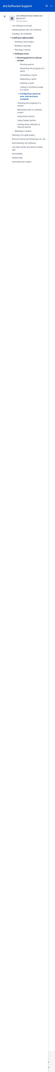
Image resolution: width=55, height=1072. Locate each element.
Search (47, 6)
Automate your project (21, 161)
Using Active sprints (26, 116)
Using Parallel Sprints (26, 120)
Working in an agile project (23, 135)
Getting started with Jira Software (26, 30)
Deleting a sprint (27, 83)
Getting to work (22, 54)
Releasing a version (23, 131)
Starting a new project (24, 42)
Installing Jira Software (22, 34)
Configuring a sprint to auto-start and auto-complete (30, 96)
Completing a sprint (28, 75)
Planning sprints (27, 64)
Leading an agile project (23, 38)
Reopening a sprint (28, 79)
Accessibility (17, 153)
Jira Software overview (22, 26)
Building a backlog (23, 46)
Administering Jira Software (24, 143)
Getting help (17, 157)
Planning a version (22, 50)
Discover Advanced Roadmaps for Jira (28, 139)
